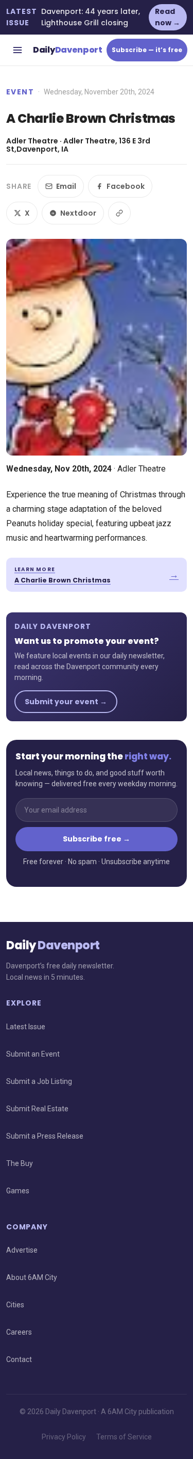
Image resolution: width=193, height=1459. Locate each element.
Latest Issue (25, 1027)
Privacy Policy (64, 1437)
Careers (19, 1332)
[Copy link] (119, 213)
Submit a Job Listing (39, 1081)
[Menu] (17, 50)
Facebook (126, 186)
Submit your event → (66, 701)
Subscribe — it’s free (147, 49)
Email (66, 186)
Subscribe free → (96, 839)
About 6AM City (31, 1277)
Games (17, 1191)
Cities (15, 1305)
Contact (19, 1359)
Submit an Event (33, 1054)
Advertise (22, 1250)
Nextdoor (78, 213)
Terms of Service (124, 1437)
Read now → (167, 17)
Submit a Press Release (44, 1136)
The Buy (19, 1163)
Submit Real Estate (37, 1109)
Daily (67, 50)
